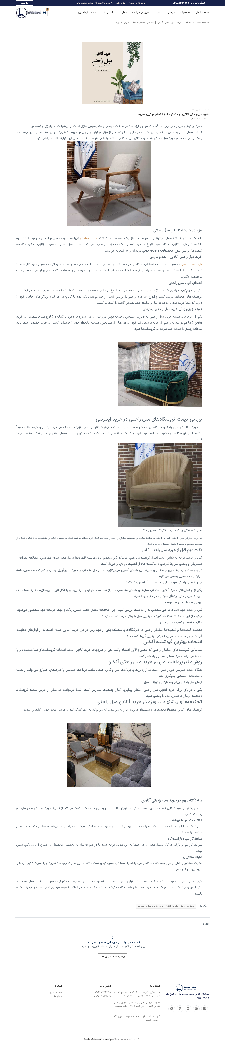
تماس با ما (107, 12)
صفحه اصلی (202, 12)
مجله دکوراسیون (87, 12)
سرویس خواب (141, 12)
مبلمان (171, 12)
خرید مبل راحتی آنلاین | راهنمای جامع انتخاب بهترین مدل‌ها (148, 23)
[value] (196, 1008)
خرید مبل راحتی (191, 264)
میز (158, 12)
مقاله (188, 23)
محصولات (185, 12)
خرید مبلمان (88, 238)
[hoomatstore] (204, 1008)
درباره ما (122, 12)
